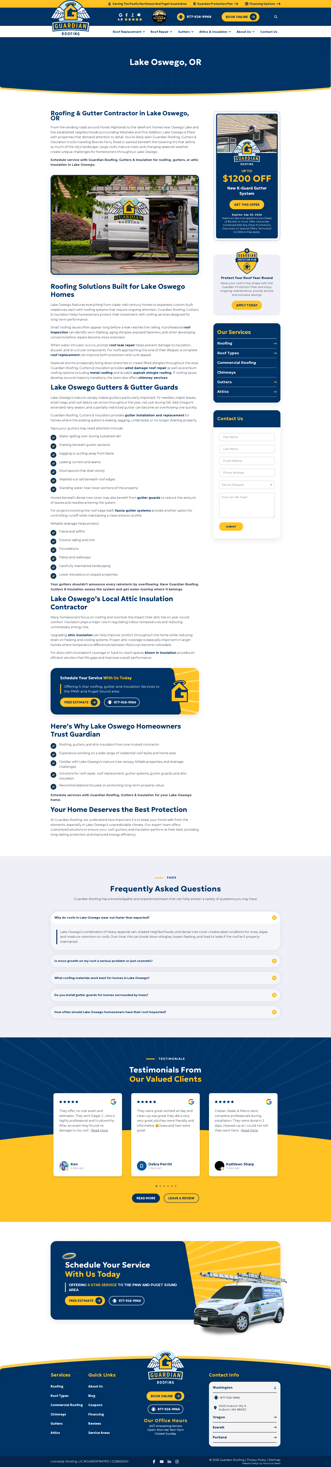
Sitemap (274, 1460)
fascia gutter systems (133, 510)
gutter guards (148, 498)
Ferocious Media (271, 1463)
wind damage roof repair (145, 368)
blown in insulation (160, 653)
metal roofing (101, 373)
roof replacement (65, 355)
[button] (276, 17)
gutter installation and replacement (154, 415)
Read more (67, 1130)
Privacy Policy (256, 1460)
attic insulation (80, 635)
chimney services (152, 378)
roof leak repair (122, 345)
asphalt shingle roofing (152, 373)
